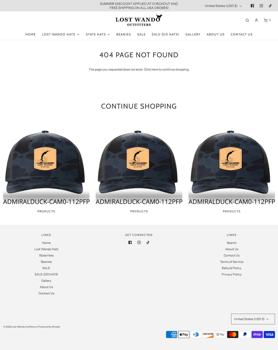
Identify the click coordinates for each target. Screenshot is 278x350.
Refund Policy (231, 268)
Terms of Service (231, 262)
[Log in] (256, 20)
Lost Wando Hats (46, 249)
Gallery (193, 34)
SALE (141, 34)
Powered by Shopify (49, 326)
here (155, 69)
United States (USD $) (221, 6)
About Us (216, 34)
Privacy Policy (232, 274)
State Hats (46, 255)
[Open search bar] (247, 20)
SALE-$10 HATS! (165, 34)
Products (46, 211)
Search (231, 243)
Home (30, 34)
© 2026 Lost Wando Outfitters (20, 326)
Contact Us (242, 34)
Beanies (123, 34)
